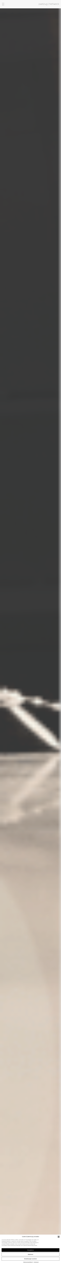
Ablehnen (30, 1254)
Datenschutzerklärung (28, 1262)
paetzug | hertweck (49, 3)
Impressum (36, 1262)
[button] (58, 1236)
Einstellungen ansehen (30, 1259)
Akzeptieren (30, 1250)
